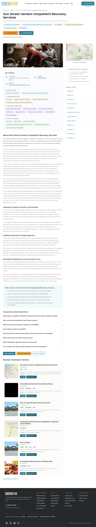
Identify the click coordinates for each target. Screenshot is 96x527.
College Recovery (69, 498)
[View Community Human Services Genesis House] (11, 390)
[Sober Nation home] (9, 3)
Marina (18, 10)
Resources (51, 3)
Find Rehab (28, 3)
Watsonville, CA (71, 120)
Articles (53, 505)
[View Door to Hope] (11, 449)
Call (24, 377)
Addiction (35, 3)
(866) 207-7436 (11, 505)
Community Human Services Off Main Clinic (36, 461)
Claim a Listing (83, 498)
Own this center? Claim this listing (12, 37)
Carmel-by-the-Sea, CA (73, 112)
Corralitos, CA (71, 138)
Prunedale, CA (71, 108)
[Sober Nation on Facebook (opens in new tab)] (6, 523)
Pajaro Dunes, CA (72, 116)
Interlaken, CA (71, 125)
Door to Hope (25, 442)
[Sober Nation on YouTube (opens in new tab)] (14, 523)
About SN (66, 3)
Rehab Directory (41, 495)
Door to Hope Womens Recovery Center (35, 403)
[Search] (72, 3)
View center (30, 377)
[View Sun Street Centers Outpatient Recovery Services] (11, 371)
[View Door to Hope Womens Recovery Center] (11, 409)
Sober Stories (59, 3)
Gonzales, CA (70, 129)
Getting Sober (54, 500)
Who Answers (88, 6)
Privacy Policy (68, 505)
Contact (67, 503)
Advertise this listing (24, 353)
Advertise (81, 500)
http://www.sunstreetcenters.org (19, 85)
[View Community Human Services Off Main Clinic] (11, 468)
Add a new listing (39, 353)
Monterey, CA (71, 99)
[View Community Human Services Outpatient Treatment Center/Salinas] (11, 429)
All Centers (6, 10)
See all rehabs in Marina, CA (10, 478)
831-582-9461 (27, 33)
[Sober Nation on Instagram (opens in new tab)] (10, 523)
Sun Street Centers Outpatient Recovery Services (38, 365)
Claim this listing (9, 353)
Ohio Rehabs (40, 508)
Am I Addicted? (55, 498)
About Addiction (55, 495)
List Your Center (83, 495)
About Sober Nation (70, 500)
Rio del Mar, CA (71, 133)
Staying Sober (54, 503)
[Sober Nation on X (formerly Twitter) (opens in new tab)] (18, 523)
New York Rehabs (41, 505)
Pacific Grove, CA (72, 103)
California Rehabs (41, 498)
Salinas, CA (70, 95)
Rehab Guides (43, 3)
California (12, 10)
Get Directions (11, 33)
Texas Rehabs (40, 500)
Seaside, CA (70, 91)
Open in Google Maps (80, 62)
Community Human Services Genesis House (36, 384)
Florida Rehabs (41, 503)
